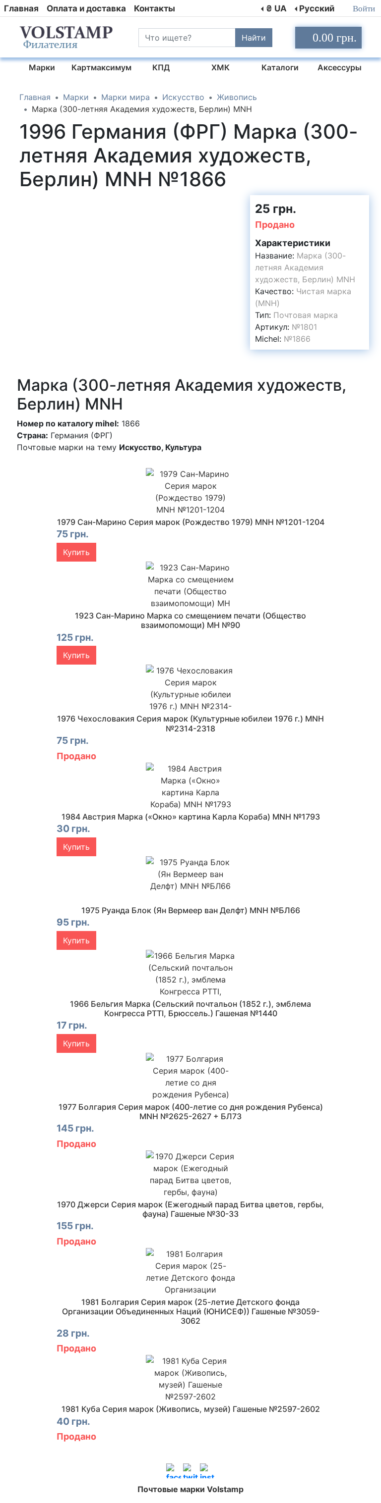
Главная (21, 8)
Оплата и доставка (86, 8)
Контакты (154, 8)
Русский (316, 8)
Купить (76, 552)
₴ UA (276, 8)
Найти (254, 38)
